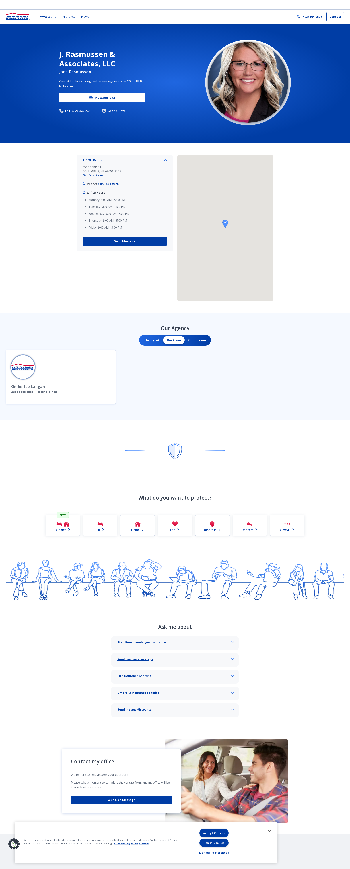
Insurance (68, 17)
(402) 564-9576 (312, 17)
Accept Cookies (214, 833)
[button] (225, 224)
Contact (335, 17)
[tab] (152, 340)
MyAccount (48, 17)
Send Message (124, 241)
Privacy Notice (140, 843)
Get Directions (93, 175)
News (85, 17)
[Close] (269, 831)
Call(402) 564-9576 (78, 111)
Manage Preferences (214, 852)
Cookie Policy (122, 843)
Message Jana (105, 98)
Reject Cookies (214, 843)
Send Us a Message (121, 800)
